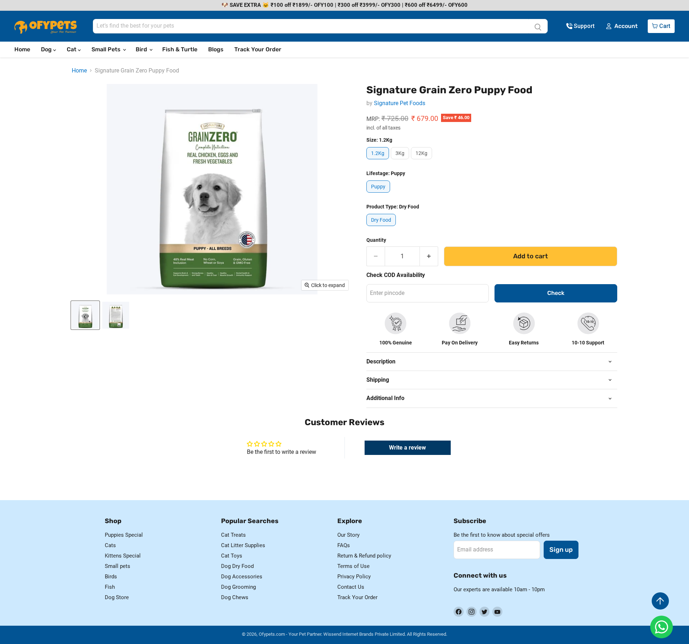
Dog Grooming (238, 587)
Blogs (216, 49)
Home (22, 49)
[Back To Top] (660, 601)
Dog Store (117, 597)
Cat (72, 49)
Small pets (117, 566)
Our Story (348, 535)
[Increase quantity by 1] (429, 256)
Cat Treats (233, 535)
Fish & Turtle (179, 49)
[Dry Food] (382, 227)
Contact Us (350, 587)
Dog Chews (234, 597)
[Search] (538, 26)
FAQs (343, 545)
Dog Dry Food (237, 566)
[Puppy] (379, 194)
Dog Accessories (241, 576)
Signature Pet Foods (399, 103)
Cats (110, 545)
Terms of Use (353, 566)
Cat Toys (231, 556)
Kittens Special (123, 556)
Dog (47, 49)
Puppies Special (124, 535)
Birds (111, 576)
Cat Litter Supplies (243, 545)
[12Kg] (422, 161)
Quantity (376, 240)
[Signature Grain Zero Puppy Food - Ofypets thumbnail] (85, 315)
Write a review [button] (407, 447)
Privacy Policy (354, 576)
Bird (142, 49)
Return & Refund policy (364, 556)
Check (555, 293)
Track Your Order (257, 49)
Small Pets (107, 49)
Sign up (561, 550)
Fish (110, 587)
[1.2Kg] (378, 161)
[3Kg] (401, 161)
